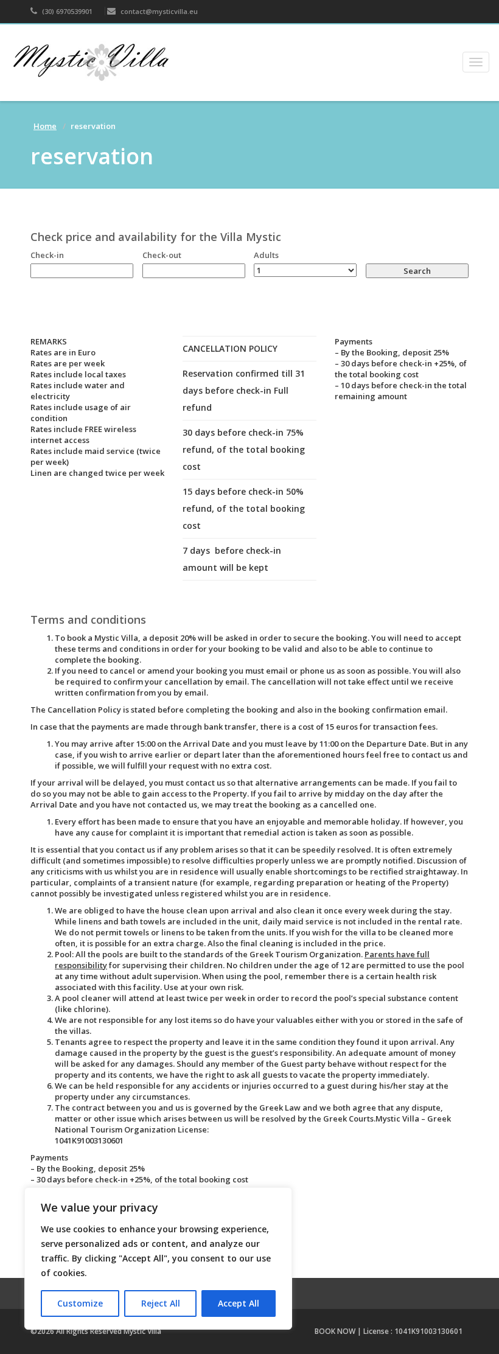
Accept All (238, 1303)
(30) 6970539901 (66, 11)
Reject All (160, 1303)
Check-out (161, 255)
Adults (266, 255)
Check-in (47, 255)
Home (45, 125)
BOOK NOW (335, 1331)
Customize (80, 1303)
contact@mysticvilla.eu (158, 11)
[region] (158, 1258)
